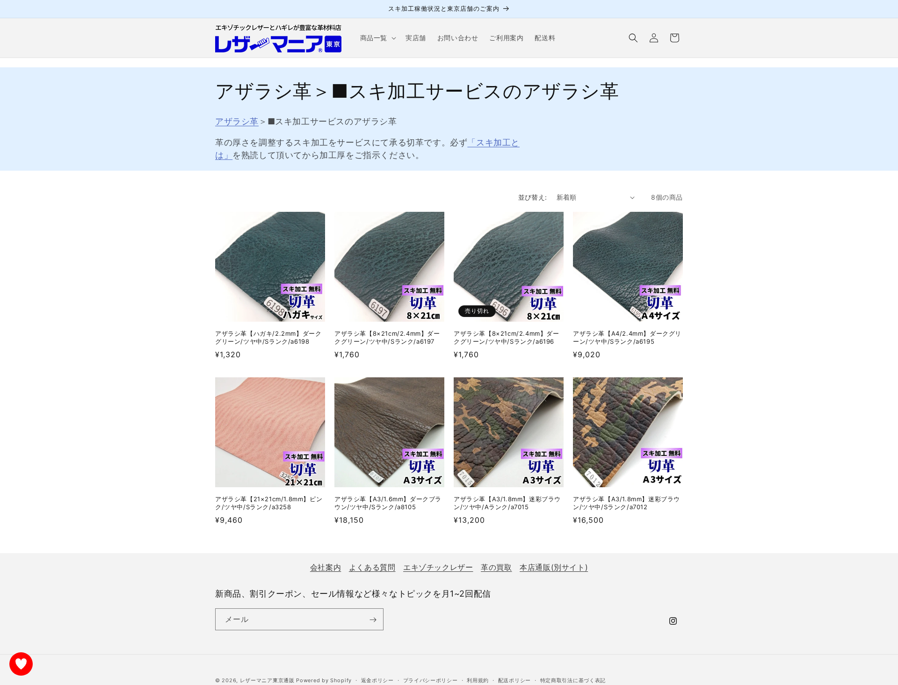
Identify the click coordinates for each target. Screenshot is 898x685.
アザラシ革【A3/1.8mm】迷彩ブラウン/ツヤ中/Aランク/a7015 (507, 503)
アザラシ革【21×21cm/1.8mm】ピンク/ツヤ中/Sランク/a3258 (268, 503)
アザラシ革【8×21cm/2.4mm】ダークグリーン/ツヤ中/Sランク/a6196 (506, 337)
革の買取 (496, 567)
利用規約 (478, 680)
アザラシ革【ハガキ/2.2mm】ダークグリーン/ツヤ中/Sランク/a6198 (268, 337)
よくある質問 (372, 567)
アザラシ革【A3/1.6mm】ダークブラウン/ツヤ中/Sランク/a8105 (388, 503)
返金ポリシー (377, 680)
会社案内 (325, 567)
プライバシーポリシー (430, 680)
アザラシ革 (237, 121)
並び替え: (532, 197)
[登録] (372, 620)
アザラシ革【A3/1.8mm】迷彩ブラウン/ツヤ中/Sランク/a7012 (626, 503)
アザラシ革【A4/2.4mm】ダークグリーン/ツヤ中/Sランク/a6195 (627, 337)
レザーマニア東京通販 (267, 680)
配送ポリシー (514, 680)
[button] (377, 38)
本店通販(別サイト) (554, 567)
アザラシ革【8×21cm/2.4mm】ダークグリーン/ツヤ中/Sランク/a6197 (387, 337)
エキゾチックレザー (438, 567)
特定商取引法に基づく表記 (573, 680)
